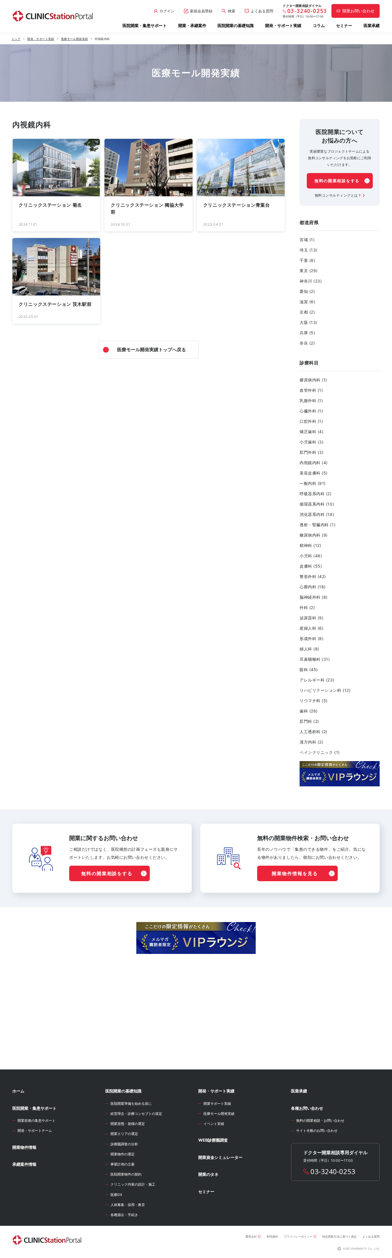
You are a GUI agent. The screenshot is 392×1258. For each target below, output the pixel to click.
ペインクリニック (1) (320, 752)
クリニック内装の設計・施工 (132, 1184)
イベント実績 (213, 1123)
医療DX (116, 1194)
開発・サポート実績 (283, 25)
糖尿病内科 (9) (314, 535)
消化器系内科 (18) (317, 514)
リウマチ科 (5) (314, 700)
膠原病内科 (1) (313, 379)
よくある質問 (371, 1236)
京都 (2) (307, 312)
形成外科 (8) (311, 638)
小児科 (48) (311, 555)
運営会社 (251, 1236)
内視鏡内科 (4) (314, 462)
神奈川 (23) (311, 281)
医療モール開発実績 (74, 38)
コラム (319, 25)
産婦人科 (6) (311, 628)
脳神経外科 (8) (314, 597)
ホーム (18, 1090)
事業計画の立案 (122, 1164)
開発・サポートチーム (35, 1130)
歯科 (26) (309, 710)
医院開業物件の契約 (125, 1174)
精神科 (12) (310, 545)
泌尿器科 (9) (311, 617)
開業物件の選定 (122, 1154)
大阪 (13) (308, 322)
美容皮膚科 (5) (314, 472)
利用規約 (272, 1236)
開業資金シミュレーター (220, 1157)
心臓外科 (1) (311, 410)
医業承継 (372, 25)
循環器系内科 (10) (317, 504)
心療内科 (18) (313, 586)
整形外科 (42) (313, 576)
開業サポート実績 (217, 1103)
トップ (15, 38)
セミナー (344, 25)
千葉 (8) (307, 260)
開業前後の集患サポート (36, 1120)
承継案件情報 (24, 1164)
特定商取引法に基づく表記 (339, 1236)
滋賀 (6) (307, 301)
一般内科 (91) (313, 483)
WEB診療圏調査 (213, 1140)
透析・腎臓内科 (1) (317, 524)
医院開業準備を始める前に (131, 1103)
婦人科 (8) (309, 648)
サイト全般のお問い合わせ (316, 1130)
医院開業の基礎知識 (236, 25)
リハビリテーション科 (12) (325, 690)
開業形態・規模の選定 (127, 1123)
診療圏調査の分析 (124, 1144)
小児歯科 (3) (311, 441)
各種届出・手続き (124, 1215)
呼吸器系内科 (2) (316, 493)
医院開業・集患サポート (145, 25)
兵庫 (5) (307, 332)
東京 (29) (309, 270)
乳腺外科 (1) (311, 400)
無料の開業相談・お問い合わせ (320, 1120)
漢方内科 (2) (311, 742)
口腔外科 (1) (311, 421)
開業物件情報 (24, 1147)
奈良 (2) (307, 343)
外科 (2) (307, 607)
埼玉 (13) (308, 249)
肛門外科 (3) (311, 452)
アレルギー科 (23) (317, 679)
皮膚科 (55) (311, 566)
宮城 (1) (307, 239)
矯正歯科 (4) (311, 431)
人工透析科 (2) (313, 731)
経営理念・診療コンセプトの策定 (136, 1113)
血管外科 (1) (311, 390)
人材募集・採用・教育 (127, 1205)
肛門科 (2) (309, 721)
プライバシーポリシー (298, 1236)
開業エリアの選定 (124, 1134)
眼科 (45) (309, 669)
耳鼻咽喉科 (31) (315, 659)
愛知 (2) (307, 291)
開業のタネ (208, 1174)
